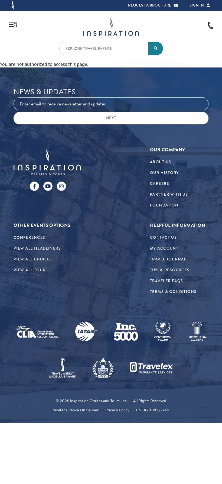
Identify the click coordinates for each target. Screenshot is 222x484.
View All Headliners (37, 248)
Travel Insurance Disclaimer (75, 410)
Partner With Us (169, 194)
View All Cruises (33, 259)
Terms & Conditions (173, 291)
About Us (160, 161)
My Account (164, 248)
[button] (176, 5)
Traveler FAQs (166, 280)
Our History (164, 172)
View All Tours (31, 270)
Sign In (197, 5)
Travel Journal (168, 259)
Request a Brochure (149, 5)
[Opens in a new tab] (37, 331)
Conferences (29, 237)
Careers (159, 183)
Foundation (164, 205)
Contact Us (163, 237)
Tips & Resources (170, 270)
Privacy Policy (117, 410)
